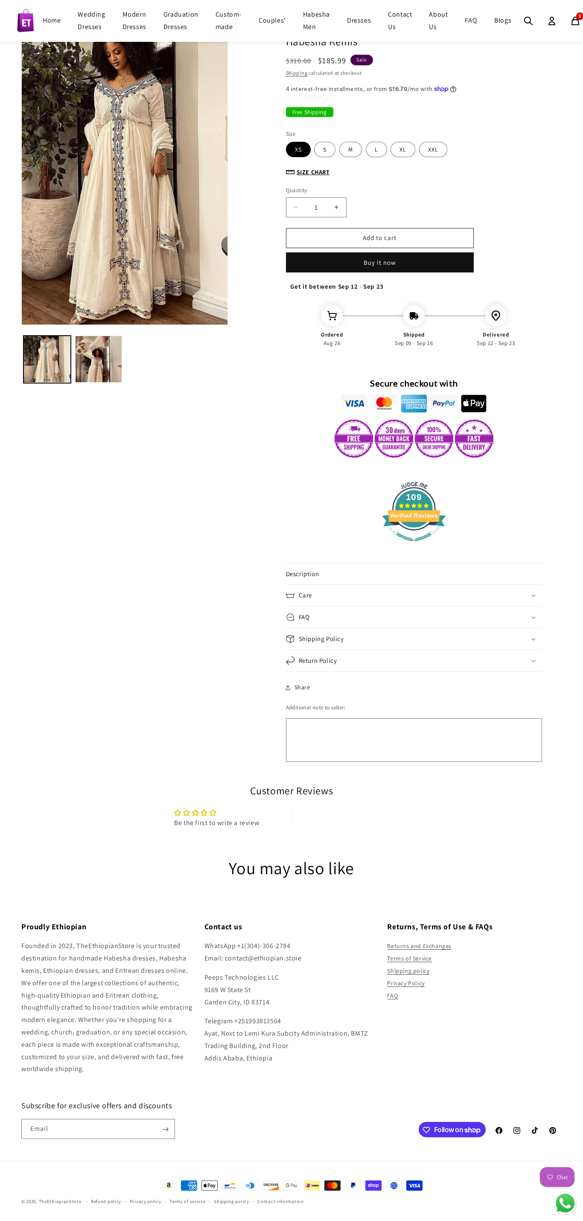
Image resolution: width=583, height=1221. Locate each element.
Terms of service (187, 1201)
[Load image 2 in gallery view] (98, 359)
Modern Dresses (134, 20)
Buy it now (380, 262)
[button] (414, 574)
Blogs (502, 20)
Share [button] (302, 687)
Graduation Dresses (180, 20)
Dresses (359, 20)
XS (298, 149)
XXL (433, 149)
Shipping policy (408, 971)
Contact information (280, 1201)
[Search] (528, 20)
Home (52, 20)
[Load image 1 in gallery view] (47, 359)
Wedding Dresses (91, 20)
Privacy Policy (405, 983)
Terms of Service (409, 958)
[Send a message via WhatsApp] (565, 1203)
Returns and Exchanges (419, 946)
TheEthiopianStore (60, 1201)
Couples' (272, 20)
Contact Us (400, 20)
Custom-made (229, 20)
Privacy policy (145, 1201)
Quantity (296, 190)
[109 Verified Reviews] (414, 545)
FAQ (471, 20)
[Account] (551, 20)
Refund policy (106, 1201)
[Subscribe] (165, 1129)
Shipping (297, 73)
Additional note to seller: (315, 707)
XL (402, 149)
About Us (438, 20)
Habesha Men (316, 20)
